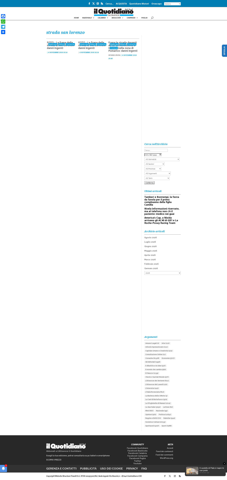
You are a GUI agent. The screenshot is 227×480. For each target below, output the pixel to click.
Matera (61, 44)
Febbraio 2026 (151, 264)
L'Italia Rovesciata (154, 392)
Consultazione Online (155, 354)
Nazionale (161, 411)
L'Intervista (152, 388)
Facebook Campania (137, 456)
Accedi (170, 448)
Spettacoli (152, 426)
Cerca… (109, 4)
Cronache (70, 44)
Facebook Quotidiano (137, 448)
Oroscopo (156, 4)
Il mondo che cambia (155, 369)
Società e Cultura (155, 422)
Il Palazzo (151, 373)
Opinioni (150, 414)
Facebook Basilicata (137, 451)
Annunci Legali (152, 343)
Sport (167, 426)
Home (76, 18)
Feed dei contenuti (164, 451)
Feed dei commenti (164, 455)
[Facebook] (3, 16)
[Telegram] (3, 26)
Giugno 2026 (150, 246)
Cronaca (113, 48)
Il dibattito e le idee (155, 366)
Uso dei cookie (111, 468)
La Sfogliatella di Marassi (157, 403)
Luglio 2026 (150, 242)
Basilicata (116, 18)
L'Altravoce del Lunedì (156, 384)
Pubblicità (88, 468)
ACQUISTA (121, 4)
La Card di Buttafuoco (156, 399)
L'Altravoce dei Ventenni (157, 381)
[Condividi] (3, 32)
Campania (131, 18)
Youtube (137, 463)
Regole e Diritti (153, 418)
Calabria (102, 18)
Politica (165, 414)
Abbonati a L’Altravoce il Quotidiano (63, 451)
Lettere (168, 407)
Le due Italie (153, 407)
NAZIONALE (87, 18)
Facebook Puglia (137, 458)
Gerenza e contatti (61, 468)
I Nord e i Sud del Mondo (157, 377)
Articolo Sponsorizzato (156, 347)
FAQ (144, 468)
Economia (168, 358)
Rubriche (169, 418)
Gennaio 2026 (151, 268)
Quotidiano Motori (139, 4)
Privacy (132, 468)
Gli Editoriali (152, 362)
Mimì (149, 411)
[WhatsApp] (3, 21)
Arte (165, 343)
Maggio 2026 (150, 251)
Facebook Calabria (137, 453)
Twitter (137, 461)
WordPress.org (166, 458)
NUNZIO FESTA (114, 55)
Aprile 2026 (150, 255)
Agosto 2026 (150, 237)
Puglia (144, 18)
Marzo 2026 (150, 259)
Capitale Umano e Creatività (158, 351)
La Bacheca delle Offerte (156, 396)
